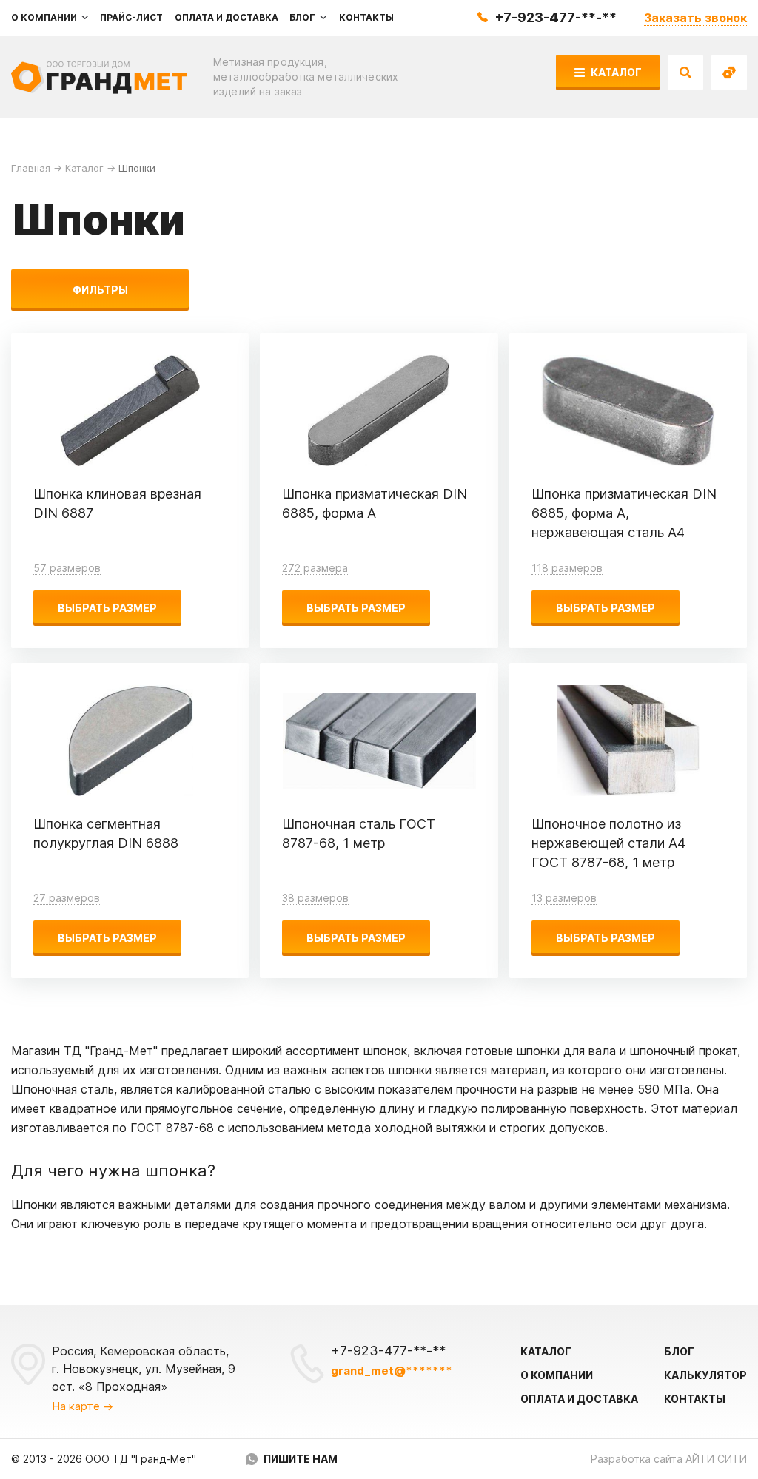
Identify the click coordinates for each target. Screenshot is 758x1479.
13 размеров (564, 898)
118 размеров (567, 568)
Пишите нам (301, 1458)
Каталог (615, 72)
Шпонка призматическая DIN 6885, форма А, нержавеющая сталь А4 (624, 513)
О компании (556, 1375)
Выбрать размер (107, 608)
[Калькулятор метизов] (729, 72)
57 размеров (67, 568)
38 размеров (315, 898)
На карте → (82, 1406)
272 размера (315, 568)
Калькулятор (705, 1375)
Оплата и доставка (579, 1398)
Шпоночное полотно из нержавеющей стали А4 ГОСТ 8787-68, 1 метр (608, 843)
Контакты (694, 1398)
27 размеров (66, 898)
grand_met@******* (391, 1371)
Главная (30, 168)
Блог (679, 1351)
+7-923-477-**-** (555, 17)
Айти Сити (716, 1458)
